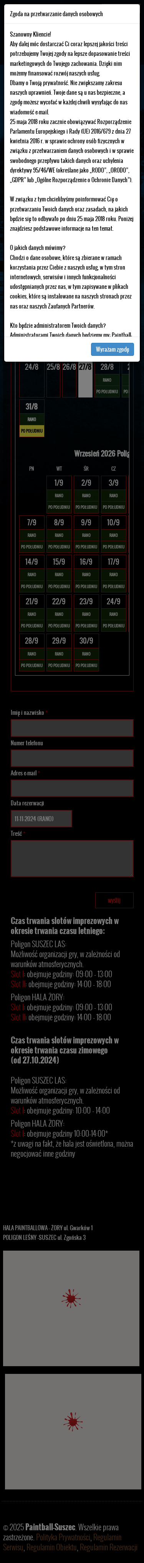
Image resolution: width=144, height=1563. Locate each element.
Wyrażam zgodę (112, 349)
